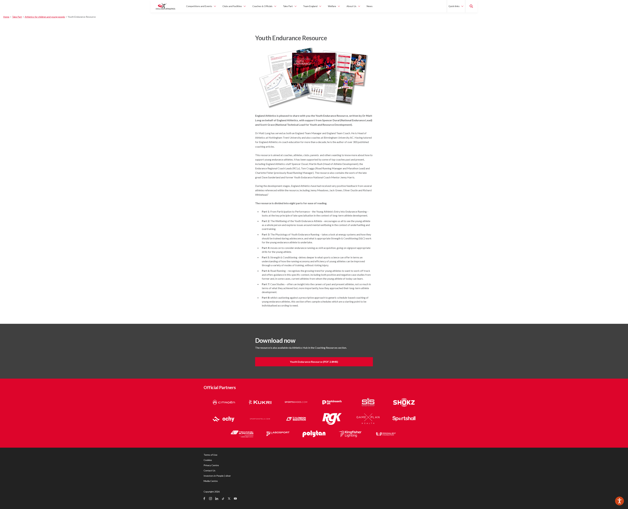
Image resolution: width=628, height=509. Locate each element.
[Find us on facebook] (204, 499)
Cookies (208, 460)
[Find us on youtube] (235, 499)
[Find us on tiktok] (223, 499)
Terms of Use (210, 454)
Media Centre (211, 481)
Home (6, 16)
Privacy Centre (211, 465)
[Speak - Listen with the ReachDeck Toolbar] (619, 501)
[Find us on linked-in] (216, 499)
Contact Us (209, 470)
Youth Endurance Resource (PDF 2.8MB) (314, 361)
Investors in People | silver (217, 475)
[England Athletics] (165, 6)
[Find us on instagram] (210, 499)
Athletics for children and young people (45, 16)
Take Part (17, 16)
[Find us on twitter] (229, 499)
